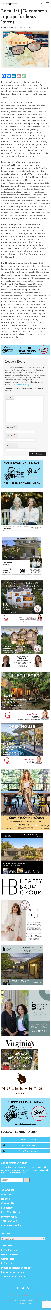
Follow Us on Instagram (28, 1151)
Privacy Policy (9, 1216)
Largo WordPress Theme (23, 1300)
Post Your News (10, 1212)
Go (27, 1180)
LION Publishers (10, 1250)
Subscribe (7, 1207)
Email (9, 444)
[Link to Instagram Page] (28, 1287)
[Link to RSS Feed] (33, 1287)
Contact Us (7, 1203)
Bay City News (9, 1254)
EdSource (6, 1263)
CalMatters (7, 1258)
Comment (10, 397)
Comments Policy (22, 385)
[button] (42, 3)
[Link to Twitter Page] (23, 1287)
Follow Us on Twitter (28, 1145)
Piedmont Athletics (12, 1272)
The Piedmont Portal (13, 1276)
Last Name (11, 435)
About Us (6, 1194)
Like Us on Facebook (28, 1139)
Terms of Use (9, 1221)
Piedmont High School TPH (16, 1267)
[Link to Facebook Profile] (18, 1287)
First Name (11, 426)
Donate (5, 1199)
